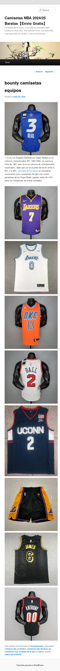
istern (41, 651)
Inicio (7, 62)
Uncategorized (36, 646)
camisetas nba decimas (37, 648)
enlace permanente (13, 654)
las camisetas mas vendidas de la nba (28, 650)
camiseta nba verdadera (15, 648)
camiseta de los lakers (28, 170)
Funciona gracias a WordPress (30, 665)
